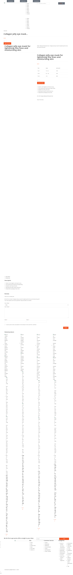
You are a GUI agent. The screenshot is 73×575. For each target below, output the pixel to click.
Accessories (23, 437)
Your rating (7, 303)
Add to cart (7, 43)
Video (28, 8)
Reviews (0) (8, 278)
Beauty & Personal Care (44, 45)
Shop (28, 5)
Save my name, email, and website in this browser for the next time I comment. (21, 324)
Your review (7, 306)
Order (28, 11)
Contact (28, 13)
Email (27, 319)
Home (28, 3)
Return (28, 12)
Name (6, 319)
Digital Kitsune (13, 569)
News (28, 6)
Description (8, 276)
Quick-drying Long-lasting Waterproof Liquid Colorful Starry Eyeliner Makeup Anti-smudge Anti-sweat (7, 503)
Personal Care (7, 473)
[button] (10, 1)
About (28, 9)
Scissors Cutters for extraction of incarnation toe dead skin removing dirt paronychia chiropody (39, 498)
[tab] (37, 276)
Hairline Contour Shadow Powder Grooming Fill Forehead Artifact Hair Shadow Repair (23, 480)
